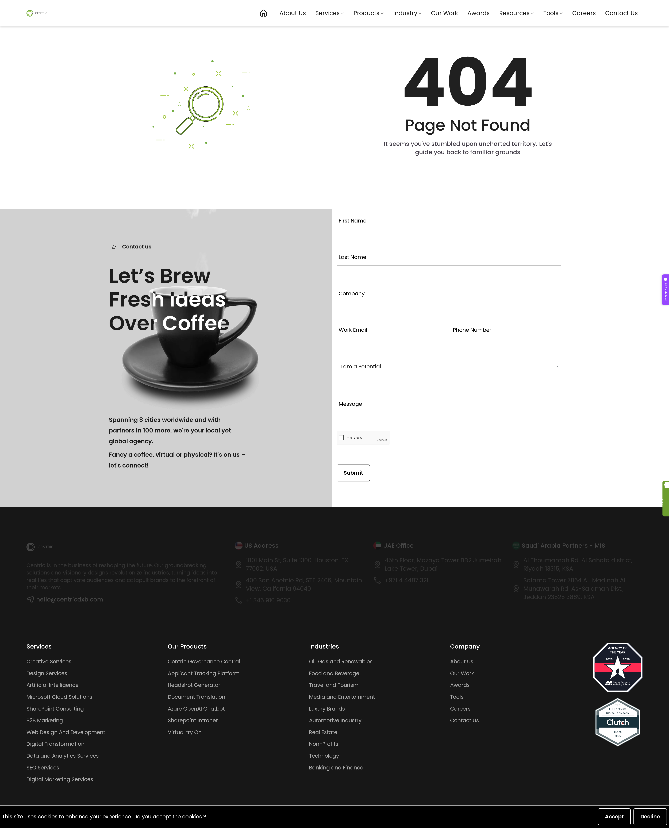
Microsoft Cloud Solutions (59, 697)
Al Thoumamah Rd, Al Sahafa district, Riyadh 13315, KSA (577, 564)
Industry (405, 13)
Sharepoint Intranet (193, 720)
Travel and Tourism (334, 685)
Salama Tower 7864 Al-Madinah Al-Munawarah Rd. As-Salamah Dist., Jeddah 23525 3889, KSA (576, 588)
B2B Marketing (44, 720)
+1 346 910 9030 (268, 600)
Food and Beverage (334, 673)
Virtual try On (185, 732)
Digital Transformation (55, 744)
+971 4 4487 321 (406, 580)
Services (327, 13)
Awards (478, 13)
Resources (514, 13)
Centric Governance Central (204, 661)
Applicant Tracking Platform (204, 673)
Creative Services (48, 661)
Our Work (444, 13)
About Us (292, 13)
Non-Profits (323, 744)
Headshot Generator (194, 685)
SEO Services (42, 767)
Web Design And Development (65, 732)
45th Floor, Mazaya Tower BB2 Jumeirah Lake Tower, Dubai (443, 564)
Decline (650, 816)
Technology (324, 756)
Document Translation (196, 697)
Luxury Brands (327, 708)
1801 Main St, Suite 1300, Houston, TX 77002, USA (297, 564)
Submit (353, 473)
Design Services (46, 673)
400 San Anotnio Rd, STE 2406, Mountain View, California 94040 (304, 584)
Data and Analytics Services (62, 756)
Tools (551, 13)
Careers (584, 13)
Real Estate (323, 732)
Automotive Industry (335, 720)
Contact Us (621, 13)
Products (366, 13)
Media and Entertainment (342, 697)
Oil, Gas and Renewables (341, 661)
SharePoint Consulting (55, 708)
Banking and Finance (336, 767)
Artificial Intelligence (52, 685)
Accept (614, 816)
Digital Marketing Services (59, 779)
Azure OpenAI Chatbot (196, 708)
